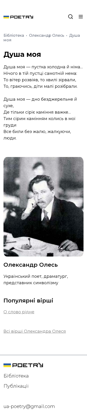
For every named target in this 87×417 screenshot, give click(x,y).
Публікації (16, 386)
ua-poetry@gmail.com (29, 406)
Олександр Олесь (47, 35)
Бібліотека (14, 35)
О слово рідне (18, 311)
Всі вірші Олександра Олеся (34, 331)
